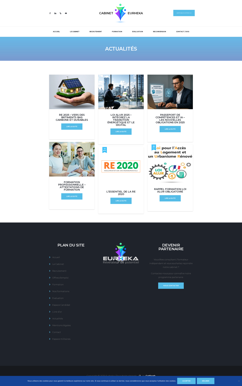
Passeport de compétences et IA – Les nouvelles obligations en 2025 (170, 118)
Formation (117, 32)
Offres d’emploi (60, 278)
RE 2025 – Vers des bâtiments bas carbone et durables (72, 117)
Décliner (205, 381)
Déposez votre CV (184, 13)
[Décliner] (239, 381)
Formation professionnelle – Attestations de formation (71, 186)
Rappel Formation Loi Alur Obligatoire (170, 190)
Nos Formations (60, 291)
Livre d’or (57, 312)
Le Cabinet (74, 32)
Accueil (56, 32)
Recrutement (95, 32)
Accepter (186, 381)
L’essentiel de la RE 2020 (120, 193)
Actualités (57, 318)
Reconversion (159, 32)
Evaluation (137, 32)
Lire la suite (71, 126)
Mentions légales (61, 325)
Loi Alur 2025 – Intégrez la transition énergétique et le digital (121, 119)
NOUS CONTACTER (171, 286)
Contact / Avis (182, 32)
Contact (56, 332)
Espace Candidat (61, 305)
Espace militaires (61, 339)
